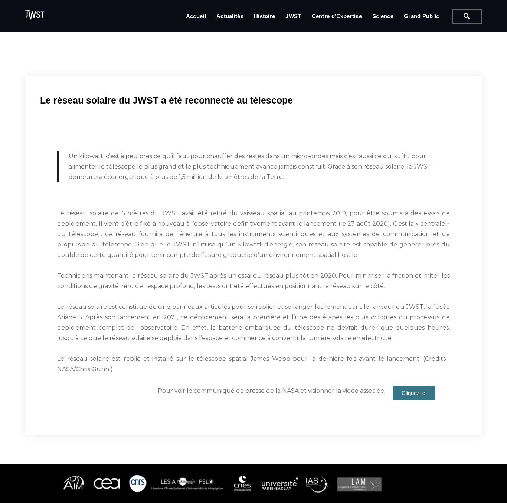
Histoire (264, 16)
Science (382, 16)
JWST (293, 16)
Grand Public (421, 16)
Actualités (229, 16)
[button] (414, 393)
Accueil (196, 16)
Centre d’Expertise (337, 16)
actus (128, 71)
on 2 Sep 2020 (88, 71)
